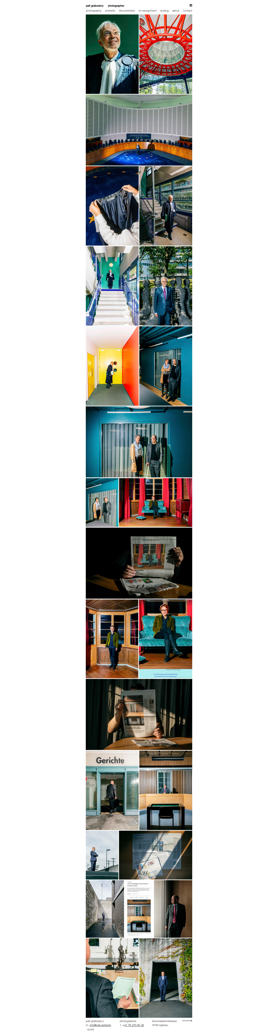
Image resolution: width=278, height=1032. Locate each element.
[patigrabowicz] (191, 5)
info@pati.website (100, 1025)
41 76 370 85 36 (134, 1025)
